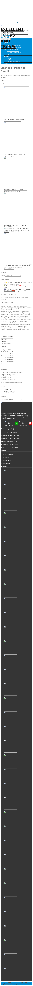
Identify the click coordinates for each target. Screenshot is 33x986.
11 (3, 358)
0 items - (5, 35)
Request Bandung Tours (15, 52)
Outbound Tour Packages (12, 45)
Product (3, 275)
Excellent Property (9, 391)
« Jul (2, 366)
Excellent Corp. (8, 389)
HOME (6, 42)
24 (1, 362)
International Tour (14, 47)
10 (1, 358)
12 (5, 358)
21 (9, 360)
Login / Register (5, 37)
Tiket (9, 60)
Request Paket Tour (13, 61)
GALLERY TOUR (8, 63)
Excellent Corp (5, 457)
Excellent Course (9, 393)
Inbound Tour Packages (12, 49)
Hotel (9, 58)
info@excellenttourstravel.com (19, 34)
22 (11, 360)
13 (7, 358)
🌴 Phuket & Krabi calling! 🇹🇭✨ (13, 286)
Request (6, 56)
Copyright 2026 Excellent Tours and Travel (13, 983)
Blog (5, 44)
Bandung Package (13, 51)
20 (7, 360)
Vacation (10, 54)
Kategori (3, 399)
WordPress (16, 984)
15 (11, 358)
